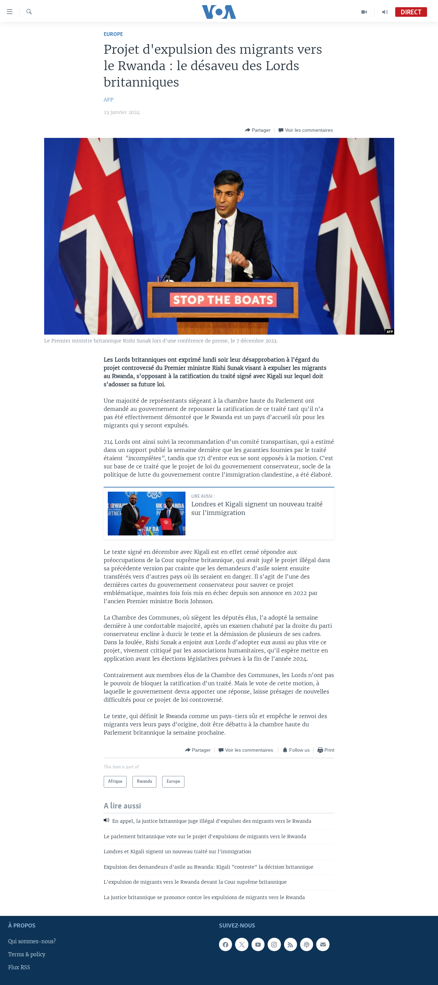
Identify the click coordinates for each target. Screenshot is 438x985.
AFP (108, 99)
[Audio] (385, 12)
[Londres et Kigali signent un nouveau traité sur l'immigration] (146, 513)
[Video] (364, 12)
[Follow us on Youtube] (258, 944)
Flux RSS (19, 967)
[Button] (258, 130)
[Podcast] (306, 944)
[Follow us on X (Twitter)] (241, 944)
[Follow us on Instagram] (274, 944)
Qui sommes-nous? (32, 941)
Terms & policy (26, 954)
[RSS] (290, 944)
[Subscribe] (322, 944)
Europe (113, 34)
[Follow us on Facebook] (225, 944)
